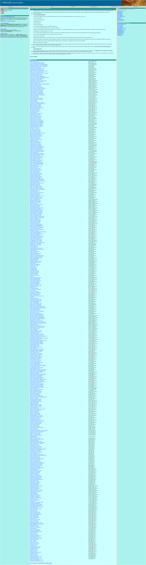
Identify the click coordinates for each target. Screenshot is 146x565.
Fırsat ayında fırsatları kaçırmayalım (36, 476)
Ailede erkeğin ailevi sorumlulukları (35, 157)
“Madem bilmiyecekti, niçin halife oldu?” (36, 91)
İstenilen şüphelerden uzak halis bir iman (36, 439)
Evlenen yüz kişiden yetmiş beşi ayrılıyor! (37, 182)
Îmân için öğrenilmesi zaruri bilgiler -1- (36, 213)
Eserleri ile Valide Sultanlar (34, 402)
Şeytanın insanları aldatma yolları (35, 215)
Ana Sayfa (10, 6)
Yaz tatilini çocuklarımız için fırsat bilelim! (37, 217)
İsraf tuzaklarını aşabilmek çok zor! (36, 382)
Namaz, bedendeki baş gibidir (35, 142)
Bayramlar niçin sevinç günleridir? (35, 304)
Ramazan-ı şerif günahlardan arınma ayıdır (37, 314)
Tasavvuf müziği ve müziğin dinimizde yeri (37, 78)
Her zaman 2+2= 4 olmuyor (34, 128)
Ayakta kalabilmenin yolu (34, 453)
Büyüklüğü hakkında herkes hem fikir (36, 522)
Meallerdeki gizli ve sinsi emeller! (35, 243)
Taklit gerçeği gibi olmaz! (34, 152)
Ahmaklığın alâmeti (33, 518)
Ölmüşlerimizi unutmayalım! (34, 526)
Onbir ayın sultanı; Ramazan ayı (35, 86)
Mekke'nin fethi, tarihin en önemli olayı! (36, 389)
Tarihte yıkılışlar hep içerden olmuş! (36, 239)
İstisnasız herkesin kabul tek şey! (35, 364)
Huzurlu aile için (32, 266)
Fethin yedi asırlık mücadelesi (35, 513)
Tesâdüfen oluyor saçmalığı (34, 496)
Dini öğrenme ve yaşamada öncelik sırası (37, 458)
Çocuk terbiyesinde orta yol (34, 332)
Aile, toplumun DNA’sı (33, 268)
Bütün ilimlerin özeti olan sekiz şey (36, 299)
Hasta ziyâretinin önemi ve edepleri (36, 169)
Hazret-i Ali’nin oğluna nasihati (35, 414)
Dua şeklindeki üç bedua (34, 407)
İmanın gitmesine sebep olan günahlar (36, 148)
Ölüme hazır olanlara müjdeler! (35, 363)
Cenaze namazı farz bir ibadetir (35, 438)
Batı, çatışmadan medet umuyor (35, 546)
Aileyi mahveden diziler (34, 101)
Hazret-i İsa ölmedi (33, 541)
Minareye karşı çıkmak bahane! (35, 168)
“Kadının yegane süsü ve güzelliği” (35, 538)
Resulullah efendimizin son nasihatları (36, 415)
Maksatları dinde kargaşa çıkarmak (36, 176)
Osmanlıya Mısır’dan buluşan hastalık (36, 90)
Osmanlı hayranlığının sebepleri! (35, 232)
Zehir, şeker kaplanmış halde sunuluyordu (37, 179)
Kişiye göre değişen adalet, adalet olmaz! (37, 343)
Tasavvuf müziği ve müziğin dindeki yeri (36, 236)
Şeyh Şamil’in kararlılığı (34, 260)
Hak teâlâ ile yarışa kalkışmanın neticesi (36, 467)
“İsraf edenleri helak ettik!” (34, 288)
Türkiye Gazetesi (120, 19)
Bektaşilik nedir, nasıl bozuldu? (35, 201)
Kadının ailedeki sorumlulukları (35, 155)
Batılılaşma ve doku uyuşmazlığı (35, 161)
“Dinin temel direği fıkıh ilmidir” (35, 175)
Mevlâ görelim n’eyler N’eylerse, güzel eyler (33, 436)
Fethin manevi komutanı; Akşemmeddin (36, 386)
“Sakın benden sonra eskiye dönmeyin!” (36, 416)
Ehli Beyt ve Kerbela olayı (34, 273)
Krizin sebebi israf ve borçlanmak (35, 289)
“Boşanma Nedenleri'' (33, 267)
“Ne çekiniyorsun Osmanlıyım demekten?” (37, 227)
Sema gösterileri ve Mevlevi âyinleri (36, 79)
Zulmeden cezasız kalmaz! (34, 286)
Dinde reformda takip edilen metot (35, 339)
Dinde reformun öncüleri (34, 165)
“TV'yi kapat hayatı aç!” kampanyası (36, 353)
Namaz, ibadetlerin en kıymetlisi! (35, 105)
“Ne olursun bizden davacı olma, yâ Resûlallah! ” (38, 365)
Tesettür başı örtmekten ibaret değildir (36, 99)
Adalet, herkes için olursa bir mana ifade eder (37, 326)
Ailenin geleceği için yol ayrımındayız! (36, 160)
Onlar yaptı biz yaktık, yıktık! (35, 114)
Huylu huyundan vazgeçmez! (35, 547)
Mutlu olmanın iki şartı (33, 428)
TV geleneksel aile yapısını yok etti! (36, 139)
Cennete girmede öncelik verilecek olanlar (37, 463)
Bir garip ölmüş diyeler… (34, 112)
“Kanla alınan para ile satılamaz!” (35, 491)
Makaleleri (73, 6)
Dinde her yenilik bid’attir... (34, 61)
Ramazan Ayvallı (120, 20)
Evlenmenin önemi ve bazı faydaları (36, 376)
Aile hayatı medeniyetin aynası (35, 457)
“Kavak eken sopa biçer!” (34, 532)
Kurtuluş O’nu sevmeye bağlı (35, 529)
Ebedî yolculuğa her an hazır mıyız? (36, 248)
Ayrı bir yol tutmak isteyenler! (35, 530)
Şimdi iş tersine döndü (33, 509)
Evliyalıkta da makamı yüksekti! (35, 118)
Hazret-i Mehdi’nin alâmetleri (34, 194)
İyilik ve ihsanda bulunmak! (34, 281)
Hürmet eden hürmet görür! (34, 251)
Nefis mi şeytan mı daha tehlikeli (35, 67)
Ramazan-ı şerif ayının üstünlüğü (35, 85)
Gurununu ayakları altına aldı (35, 310)
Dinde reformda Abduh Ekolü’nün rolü (36, 135)
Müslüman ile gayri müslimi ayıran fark (36, 204)
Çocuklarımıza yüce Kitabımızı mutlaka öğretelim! (38, 336)
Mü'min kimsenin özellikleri (34, 302)
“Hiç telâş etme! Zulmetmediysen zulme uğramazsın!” (39, 430)
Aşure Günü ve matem (33, 274)
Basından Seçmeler (114, 6)
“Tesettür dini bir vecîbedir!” (34, 373)
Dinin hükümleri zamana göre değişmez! (36, 341)
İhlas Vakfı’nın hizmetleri (34, 398)
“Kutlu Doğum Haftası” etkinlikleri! (35, 357)
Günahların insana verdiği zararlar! (35, 149)
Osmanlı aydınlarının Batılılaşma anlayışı (37, 207)
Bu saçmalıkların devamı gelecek (35, 552)
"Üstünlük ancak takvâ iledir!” (35, 472)
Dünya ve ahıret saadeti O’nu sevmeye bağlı (37, 306)
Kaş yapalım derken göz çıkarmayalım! (36, 367)
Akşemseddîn (119, 29)
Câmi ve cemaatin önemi (34, 298)
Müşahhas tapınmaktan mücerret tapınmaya (37, 442)
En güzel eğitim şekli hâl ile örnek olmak (36, 69)
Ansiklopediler (135, 6)
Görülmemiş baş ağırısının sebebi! (35, 405)
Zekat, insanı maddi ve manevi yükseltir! (36, 192)
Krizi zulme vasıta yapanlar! (34, 291)
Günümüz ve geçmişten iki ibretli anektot (37, 316)
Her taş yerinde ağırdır (33, 100)
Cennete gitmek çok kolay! (34, 429)
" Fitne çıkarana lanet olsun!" (35, 328)
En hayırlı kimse (32, 501)
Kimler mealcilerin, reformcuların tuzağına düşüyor (38, 80)
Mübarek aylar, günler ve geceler (35, 104)
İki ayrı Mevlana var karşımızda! (35, 280)
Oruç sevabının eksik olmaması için (36, 313)
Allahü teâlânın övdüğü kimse (35, 185)
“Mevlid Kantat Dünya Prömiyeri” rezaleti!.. (37, 62)
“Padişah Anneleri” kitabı (34, 403)
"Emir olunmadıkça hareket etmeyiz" (36, 446)
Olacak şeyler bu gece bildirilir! (35, 205)
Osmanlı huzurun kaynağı (34, 534)
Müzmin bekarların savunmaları (35, 482)
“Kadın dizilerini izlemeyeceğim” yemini (36, 178)
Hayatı (31, 6)
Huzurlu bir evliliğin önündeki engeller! (36, 378)
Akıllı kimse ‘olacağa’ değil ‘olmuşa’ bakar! (37, 377)
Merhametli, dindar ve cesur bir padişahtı (36, 123)
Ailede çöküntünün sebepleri (34, 181)
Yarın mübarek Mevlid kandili (35, 366)
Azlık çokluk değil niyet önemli (35, 468)
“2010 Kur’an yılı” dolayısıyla (34, 137)
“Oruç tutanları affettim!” (34, 469)
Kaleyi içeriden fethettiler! (34, 516)
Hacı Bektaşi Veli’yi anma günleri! (35, 202)
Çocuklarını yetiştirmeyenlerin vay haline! (37, 102)
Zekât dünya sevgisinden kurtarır (35, 419)
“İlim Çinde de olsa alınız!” (34, 480)
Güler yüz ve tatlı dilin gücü (34, 294)
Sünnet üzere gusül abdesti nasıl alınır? (36, 210)
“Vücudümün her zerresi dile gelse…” (36, 497)
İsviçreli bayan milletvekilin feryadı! (36, 508)
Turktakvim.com (120, 13)
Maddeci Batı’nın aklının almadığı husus (36, 87)
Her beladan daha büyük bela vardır (36, 337)
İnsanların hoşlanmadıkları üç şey (35, 301)
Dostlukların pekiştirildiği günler (35, 282)
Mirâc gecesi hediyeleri (34, 324)
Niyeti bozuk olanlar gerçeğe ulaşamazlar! (37, 380)
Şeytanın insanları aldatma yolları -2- (36, 214)
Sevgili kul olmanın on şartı (34, 312)
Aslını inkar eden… (33, 290)
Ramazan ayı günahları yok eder (35, 200)
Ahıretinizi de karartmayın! (34, 230)
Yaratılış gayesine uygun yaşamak (35, 331)
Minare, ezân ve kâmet (34, 167)
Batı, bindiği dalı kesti (33, 269)
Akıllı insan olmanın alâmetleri (35, 413)
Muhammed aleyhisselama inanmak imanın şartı (38, 307)
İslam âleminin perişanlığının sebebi (36, 75)
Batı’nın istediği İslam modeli (35, 368)
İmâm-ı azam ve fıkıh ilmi (34, 520)
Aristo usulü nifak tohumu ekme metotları (37, 431)
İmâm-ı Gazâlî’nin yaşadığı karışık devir (36, 163)
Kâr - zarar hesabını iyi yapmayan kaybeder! (37, 317)
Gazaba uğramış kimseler (34, 444)
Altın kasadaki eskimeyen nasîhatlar (36, 351)
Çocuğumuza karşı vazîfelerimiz (35, 451)
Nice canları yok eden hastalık (35, 519)
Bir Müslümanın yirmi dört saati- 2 (35, 292)
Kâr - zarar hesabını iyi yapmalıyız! (36, 452)
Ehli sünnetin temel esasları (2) (35, 110)
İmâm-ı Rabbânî (120, 26)
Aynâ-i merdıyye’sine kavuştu (35, 131)
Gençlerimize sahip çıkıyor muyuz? (36, 399)
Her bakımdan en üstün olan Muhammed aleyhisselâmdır (39, 77)
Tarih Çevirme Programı (121, 16)
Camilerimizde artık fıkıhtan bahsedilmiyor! (37, 154)
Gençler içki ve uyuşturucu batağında (36, 558)
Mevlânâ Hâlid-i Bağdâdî (121, 30)
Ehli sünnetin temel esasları (34, 111)
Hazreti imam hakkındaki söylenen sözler (37, 188)
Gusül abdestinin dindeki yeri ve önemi (36, 211)
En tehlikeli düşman (33, 528)
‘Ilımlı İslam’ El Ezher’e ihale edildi (35, 224)
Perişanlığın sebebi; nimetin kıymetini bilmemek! (38, 369)
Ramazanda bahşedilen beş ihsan (35, 477)
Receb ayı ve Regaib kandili (34, 218)
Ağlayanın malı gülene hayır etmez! (36, 285)
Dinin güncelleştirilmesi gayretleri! (35, 144)
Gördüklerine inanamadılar (34, 440)
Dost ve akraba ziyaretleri (34, 425)
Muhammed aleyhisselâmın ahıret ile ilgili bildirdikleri (38, 64)
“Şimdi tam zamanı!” (33, 545)
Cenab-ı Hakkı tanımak (34, 555)
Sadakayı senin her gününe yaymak (36, 186)
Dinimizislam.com (120, 12)
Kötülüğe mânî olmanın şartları (35, 319)
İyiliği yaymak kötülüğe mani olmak (36, 330)
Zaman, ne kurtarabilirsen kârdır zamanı (36, 454)
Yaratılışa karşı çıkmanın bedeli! (35, 177)
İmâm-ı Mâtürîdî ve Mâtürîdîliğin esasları (36, 225)
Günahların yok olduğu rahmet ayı (35, 478)
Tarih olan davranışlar (33, 510)
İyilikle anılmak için (33, 263)
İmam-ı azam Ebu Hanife (34, 521)
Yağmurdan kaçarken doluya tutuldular (36, 490)
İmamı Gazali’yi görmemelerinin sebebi (36, 164)
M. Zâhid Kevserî (120, 35)
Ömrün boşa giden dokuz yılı (35, 352)
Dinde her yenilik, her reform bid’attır (36, 173)
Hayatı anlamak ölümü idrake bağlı (35, 514)
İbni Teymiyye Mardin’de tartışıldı (35, 130)
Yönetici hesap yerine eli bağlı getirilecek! (37, 93)
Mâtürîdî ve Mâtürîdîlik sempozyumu (36, 226)
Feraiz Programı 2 (120, 15)
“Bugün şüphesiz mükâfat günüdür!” (36, 305)
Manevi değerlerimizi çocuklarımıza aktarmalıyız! (38, 455)
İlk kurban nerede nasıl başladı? (35, 394)
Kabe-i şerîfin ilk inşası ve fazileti (35, 392)
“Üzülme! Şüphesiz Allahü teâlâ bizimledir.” (37, 387)
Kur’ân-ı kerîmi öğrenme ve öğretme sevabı (37, 216)
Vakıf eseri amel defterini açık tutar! (36, 115)
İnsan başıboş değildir (33, 493)
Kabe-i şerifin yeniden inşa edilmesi (36, 391)
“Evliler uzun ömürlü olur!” (34, 489)
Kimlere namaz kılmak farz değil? (35, 106)
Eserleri (52, 6)
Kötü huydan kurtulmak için (34, 411)
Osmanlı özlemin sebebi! (34, 265)
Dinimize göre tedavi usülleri (34, 460)
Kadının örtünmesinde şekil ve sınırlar (36, 98)
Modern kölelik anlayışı (34, 507)
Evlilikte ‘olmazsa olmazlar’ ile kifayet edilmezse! (38, 379)
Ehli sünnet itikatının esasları (35, 223)
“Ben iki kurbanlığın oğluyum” (35, 393)
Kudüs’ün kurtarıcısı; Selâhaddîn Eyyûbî (36, 255)
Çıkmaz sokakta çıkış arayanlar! (35, 228)
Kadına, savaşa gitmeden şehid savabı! (36, 153)
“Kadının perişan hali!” (33, 348)
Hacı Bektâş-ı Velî (120, 27)
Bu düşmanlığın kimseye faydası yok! (36, 113)
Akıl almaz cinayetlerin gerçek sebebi (36, 362)
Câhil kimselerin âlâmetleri (34, 484)
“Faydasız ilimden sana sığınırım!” (35, 277)
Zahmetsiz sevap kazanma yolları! (35, 300)
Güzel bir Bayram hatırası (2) (35, 190)
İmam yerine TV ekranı (34, 554)
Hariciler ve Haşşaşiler (33, 329)
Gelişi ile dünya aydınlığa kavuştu (35, 141)
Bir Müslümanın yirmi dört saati (35, 293)
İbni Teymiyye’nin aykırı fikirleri (35, 129)
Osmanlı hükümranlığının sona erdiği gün (37, 125)
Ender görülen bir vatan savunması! (36, 261)
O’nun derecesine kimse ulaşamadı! (36, 119)
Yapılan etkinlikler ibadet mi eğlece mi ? (36, 237)
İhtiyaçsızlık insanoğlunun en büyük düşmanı (37, 94)
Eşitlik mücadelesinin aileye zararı (35, 257)
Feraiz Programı (120, 14)
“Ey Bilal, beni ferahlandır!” (34, 254)
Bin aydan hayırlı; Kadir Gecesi (35, 193)
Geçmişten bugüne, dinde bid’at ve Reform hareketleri (39, 73)
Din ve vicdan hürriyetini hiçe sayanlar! (36, 342)
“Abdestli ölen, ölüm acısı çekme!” (35, 143)
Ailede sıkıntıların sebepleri (34, 481)
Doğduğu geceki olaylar (34, 140)
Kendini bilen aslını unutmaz (34, 344)
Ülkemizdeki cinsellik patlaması (35, 503)
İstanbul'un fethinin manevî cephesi (36, 441)
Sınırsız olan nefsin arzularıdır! (35, 459)
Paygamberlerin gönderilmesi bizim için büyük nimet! (38, 65)
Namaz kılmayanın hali (34, 203)
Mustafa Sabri (119, 34)
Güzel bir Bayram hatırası (34, 191)
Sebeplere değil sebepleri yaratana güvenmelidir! (38, 374)
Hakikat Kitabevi (120, 11)
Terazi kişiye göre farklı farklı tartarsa (36, 74)
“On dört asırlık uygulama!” (34, 539)
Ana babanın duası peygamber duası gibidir (37, 68)
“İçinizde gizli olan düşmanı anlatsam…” (36, 464)
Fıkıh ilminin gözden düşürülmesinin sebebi (37, 63)
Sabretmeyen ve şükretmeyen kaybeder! (36, 229)
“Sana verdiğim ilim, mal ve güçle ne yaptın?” (37, 381)
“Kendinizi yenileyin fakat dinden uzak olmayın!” (38, 88)
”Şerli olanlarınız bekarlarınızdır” (35, 488)
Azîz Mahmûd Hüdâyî (120, 31)
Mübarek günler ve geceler (34, 494)
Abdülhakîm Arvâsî (120, 32)
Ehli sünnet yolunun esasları (34, 418)
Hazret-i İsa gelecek (33, 540)
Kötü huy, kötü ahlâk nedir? (34, 412)
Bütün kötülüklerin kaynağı (34, 557)
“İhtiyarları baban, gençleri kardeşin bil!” (36, 427)
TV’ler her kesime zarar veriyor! (35, 138)
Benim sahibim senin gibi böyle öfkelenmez (37, 318)
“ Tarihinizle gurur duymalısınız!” (35, 264)
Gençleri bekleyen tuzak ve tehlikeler (36, 354)
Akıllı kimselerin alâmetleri (34, 483)
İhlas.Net (118, 18)
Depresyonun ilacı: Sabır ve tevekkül (36, 485)
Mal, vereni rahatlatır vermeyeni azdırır (36, 315)
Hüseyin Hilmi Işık (120, 33)
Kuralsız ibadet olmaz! (33, 551)
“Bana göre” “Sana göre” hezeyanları (36, 556)
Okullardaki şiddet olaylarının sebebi (36, 531)
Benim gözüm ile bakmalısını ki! (35, 262)
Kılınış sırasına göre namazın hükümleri (36, 443)
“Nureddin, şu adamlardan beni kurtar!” (36, 256)
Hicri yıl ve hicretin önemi (34, 388)
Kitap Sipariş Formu (94, 6)
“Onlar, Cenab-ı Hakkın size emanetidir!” (36, 156)
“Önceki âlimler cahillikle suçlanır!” (35, 535)
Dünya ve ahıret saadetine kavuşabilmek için (37, 76)
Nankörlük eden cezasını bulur (35, 445)
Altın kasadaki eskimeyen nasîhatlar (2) (36, 350)
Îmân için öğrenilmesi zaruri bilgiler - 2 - (36, 212)
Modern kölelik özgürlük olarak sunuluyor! (37, 349)
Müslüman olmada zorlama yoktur (35, 470)
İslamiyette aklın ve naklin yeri (35, 471)
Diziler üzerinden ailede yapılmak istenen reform (38, 323)
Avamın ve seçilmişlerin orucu (35, 199)
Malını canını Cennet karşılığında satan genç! (37, 132)
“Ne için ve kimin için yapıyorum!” (35, 527)
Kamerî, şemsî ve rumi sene (34, 275)
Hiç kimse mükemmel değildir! (35, 424)
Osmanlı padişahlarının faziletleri (35, 400)
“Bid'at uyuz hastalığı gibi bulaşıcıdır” (36, 174)
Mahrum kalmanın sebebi (34, 542)
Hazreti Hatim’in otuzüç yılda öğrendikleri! (37, 311)
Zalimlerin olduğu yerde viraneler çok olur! (37, 327)
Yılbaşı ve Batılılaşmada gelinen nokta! (36, 162)
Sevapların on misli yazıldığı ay (35, 495)
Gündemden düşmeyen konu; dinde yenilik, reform (38, 340)
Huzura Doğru (119, 17)
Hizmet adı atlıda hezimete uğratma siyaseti (37, 242)
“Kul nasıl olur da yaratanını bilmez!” (36, 423)
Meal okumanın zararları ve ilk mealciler (36, 81)
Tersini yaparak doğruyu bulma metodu (36, 506)
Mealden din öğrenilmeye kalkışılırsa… (36, 136)
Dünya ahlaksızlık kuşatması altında (36, 504)
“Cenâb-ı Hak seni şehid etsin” (35, 426)
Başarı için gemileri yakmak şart (35, 447)
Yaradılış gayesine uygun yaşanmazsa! (36, 375)
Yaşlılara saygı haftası (33, 252)
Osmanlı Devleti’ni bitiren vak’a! (35, 238)
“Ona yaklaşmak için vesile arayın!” (36, 505)
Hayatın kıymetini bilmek (34, 515)
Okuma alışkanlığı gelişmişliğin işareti (36, 479)
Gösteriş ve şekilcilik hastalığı (35, 278)
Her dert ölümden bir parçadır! (35, 279)
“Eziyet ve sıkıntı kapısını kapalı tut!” (36, 406)
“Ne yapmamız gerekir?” (34, 544)
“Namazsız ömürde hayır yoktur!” (35, 253)
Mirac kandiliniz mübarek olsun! (35, 325)
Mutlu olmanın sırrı (33, 287)
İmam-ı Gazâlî (119, 25)
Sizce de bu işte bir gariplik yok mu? (36, 166)
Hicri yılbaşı (32, 276)
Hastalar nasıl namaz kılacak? (35, 82)
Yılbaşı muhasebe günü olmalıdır (35, 390)
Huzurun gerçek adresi (33, 492)
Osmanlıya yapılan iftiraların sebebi (36, 401)
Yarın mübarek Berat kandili (34, 206)
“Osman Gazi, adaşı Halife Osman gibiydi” (37, 150)
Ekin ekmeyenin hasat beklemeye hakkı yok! (37, 103)
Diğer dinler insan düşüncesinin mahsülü (36, 107)
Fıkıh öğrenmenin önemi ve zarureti (36, 240)
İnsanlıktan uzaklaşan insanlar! (35, 355)
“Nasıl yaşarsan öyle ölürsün (34, 235)
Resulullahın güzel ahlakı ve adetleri (36, 124)
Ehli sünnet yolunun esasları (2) (35, 417)
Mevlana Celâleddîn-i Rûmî (121, 28)
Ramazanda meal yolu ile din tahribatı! (36, 198)
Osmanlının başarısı (33, 533)
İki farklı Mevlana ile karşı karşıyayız (36, 465)
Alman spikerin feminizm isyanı (35, 466)
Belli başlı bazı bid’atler (34, 553)
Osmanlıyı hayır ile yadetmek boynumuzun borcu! (38, 231)
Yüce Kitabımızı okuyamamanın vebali (36, 502)
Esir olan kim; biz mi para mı (35, 127)
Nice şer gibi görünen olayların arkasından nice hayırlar (39, 338)
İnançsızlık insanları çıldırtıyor (35, 361)
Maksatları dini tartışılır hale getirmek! (36, 356)
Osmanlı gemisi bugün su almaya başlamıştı (37, 180)
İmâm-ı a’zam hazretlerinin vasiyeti (36, 187)
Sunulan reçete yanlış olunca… (35, 456)
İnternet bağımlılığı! (33, 250)
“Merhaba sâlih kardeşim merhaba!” (36, 404)
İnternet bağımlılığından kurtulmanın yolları (37, 249)
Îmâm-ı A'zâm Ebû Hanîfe (121, 24)
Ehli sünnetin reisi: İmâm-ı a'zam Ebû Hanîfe (37, 189)
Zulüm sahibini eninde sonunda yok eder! (37, 89)
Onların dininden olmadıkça (34, 517)
